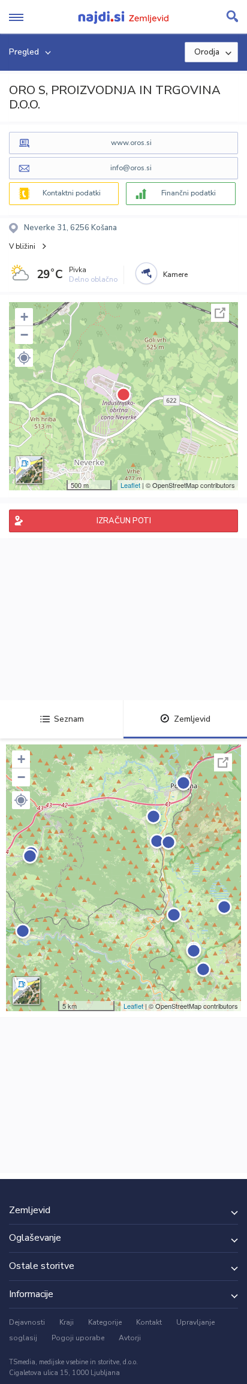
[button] (24, 358)
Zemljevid (192, 719)
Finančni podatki (188, 193)
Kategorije (105, 1322)
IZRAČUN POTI (124, 520)
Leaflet (130, 485)
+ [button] (24, 316)
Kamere (175, 274)
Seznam (69, 719)
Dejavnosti (27, 1322)
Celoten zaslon (220, 313)
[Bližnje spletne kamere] (146, 273)
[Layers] (29, 470)
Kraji (66, 1322)
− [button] (24, 334)
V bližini (22, 246)
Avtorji (130, 1338)
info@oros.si (131, 168)
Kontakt (149, 1322)
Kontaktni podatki (72, 193)
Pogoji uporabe (78, 1338)
